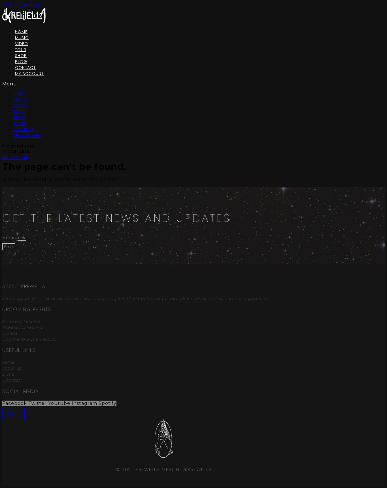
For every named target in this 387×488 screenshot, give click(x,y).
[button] (109, 84)
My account (29, 73)
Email (10, 237)
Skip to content (22, 5)
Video (20, 106)
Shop (19, 118)
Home (20, 94)
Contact (24, 129)
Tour (19, 112)
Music (20, 100)
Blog (20, 124)
